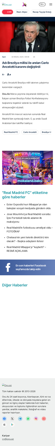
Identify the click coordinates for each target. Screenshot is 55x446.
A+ (9, 74)
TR (41, 4)
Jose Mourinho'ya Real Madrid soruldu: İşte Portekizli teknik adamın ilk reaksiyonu (29, 218)
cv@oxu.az (8, 439)
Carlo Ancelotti (30, 132)
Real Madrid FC (11, 132)
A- (3, 74)
